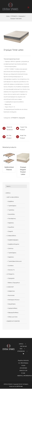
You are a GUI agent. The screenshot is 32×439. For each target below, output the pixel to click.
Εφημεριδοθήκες (13, 312)
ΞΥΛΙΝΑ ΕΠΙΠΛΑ (11, 236)
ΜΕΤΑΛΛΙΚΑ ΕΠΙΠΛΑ (13, 197)
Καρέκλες (11, 223)
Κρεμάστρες (12, 304)
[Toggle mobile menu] (28, 7)
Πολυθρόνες (12, 218)
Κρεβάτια (11, 201)
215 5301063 (23, 368)
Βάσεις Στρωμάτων (14, 282)
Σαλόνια (10, 248)
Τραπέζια (11, 210)
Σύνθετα (10, 265)
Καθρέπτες (11, 291)
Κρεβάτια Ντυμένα (13, 244)
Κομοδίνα (11, 227)
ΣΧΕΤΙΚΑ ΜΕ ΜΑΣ (23, 347)
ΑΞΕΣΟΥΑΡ (10, 287)
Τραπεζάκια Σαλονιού (15, 261)
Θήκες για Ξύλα (12, 317)
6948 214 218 (23, 370)
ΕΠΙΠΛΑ (8, 193)
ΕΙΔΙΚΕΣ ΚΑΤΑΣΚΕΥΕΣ (13, 321)
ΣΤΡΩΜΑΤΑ (14, 118)
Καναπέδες (11, 214)
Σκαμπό (10, 231)
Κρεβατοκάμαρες (13, 240)
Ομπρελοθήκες (12, 308)
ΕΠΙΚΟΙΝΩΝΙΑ (21, 351)
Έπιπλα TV (11, 270)
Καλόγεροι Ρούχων (13, 300)
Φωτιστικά (11, 295)
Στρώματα (22, 118)
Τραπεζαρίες (12, 206)
